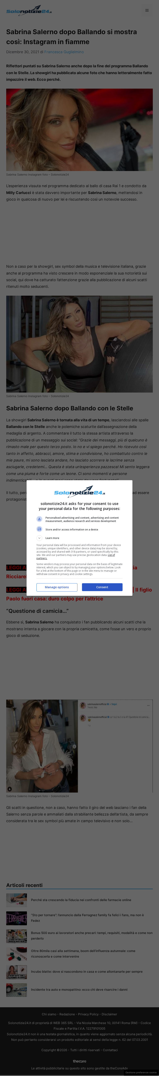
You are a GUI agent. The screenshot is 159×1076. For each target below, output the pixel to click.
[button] (79, 538)
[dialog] (79, 538)
